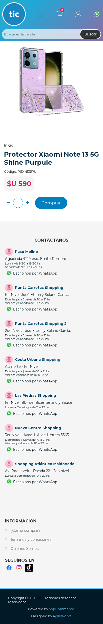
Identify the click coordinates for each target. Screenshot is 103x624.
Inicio (8, 145)
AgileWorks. (62, 616)
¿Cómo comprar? (25, 530)
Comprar (51, 202)
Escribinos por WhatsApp (35, 273)
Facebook (9, 568)
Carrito (59, 13)
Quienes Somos (24, 549)
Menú (41, 14)
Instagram (19, 568)
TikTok (29, 568)
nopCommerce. (62, 609)
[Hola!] (97, 14)
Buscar (90, 34)
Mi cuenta (78, 14)
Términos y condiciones (31, 540)
